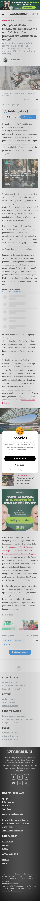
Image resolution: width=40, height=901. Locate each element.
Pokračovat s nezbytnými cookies (20, 470)
